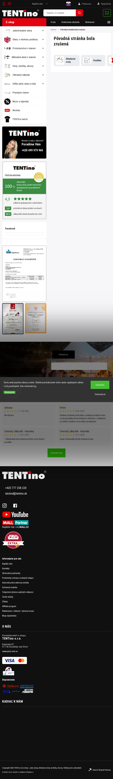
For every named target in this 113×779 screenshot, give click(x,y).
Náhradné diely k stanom (24, 57)
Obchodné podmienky (11, 573)
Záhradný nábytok (21, 74)
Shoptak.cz (30, 772)
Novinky (16, 110)
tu (35, 386)
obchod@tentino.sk (16, 493)
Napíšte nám (37, 4)
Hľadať (79, 13)
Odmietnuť (100, 394)
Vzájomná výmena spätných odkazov (17, 592)
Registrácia (106, 4)
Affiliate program (9, 606)
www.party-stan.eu (10, 651)
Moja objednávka (9, 616)
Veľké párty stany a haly (24, 83)
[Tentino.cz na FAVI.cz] (56, 540)
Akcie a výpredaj (21, 101)
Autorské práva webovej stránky (15, 582)
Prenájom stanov (21, 92)
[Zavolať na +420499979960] (4, 4)
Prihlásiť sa (63, 354)
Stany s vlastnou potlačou (25, 39)
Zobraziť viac (56, 452)
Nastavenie (9, 392)
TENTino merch (20, 119)
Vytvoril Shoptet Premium (102, 770)
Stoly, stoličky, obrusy (23, 66)
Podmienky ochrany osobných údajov (18, 578)
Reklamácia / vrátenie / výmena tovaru (18, 611)
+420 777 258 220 (15, 488)
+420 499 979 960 (32, 150)
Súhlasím (99, 384)
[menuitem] (55, 22)
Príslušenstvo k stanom (24, 48)
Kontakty (5, 568)
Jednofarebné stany (22, 30)
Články (5, 601)
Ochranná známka (9, 587)
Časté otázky (7, 597)
